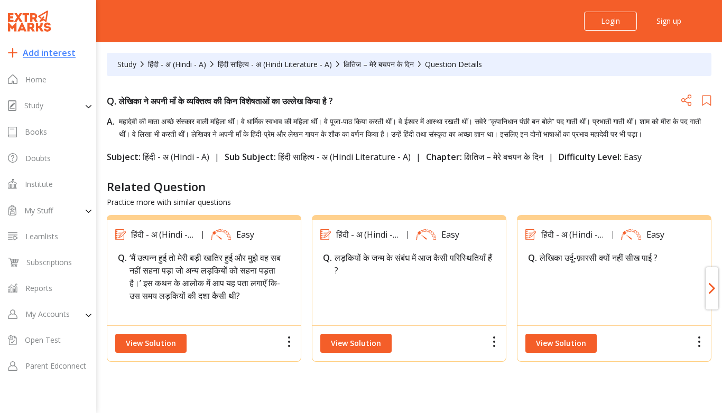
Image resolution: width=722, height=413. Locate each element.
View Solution (151, 343)
